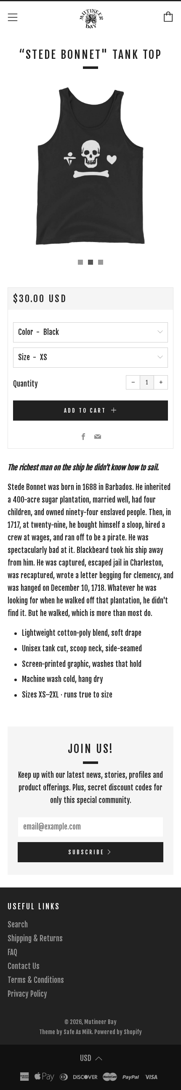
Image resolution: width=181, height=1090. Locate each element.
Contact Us (24, 966)
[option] (90, 167)
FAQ (12, 952)
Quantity (25, 383)
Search (18, 924)
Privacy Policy (27, 994)
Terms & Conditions (36, 980)
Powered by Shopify (118, 1031)
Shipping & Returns (35, 938)
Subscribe (86, 852)
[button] (80, 262)
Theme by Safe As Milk (65, 1031)
